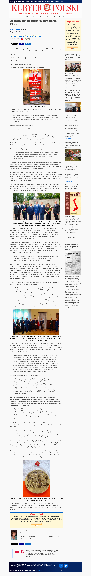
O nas (52, 1)
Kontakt (57, 1)
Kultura (44, 1)
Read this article (19, 39)
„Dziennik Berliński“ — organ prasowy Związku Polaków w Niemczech (72, 246)
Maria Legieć (15, 29)
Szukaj (62, 1)
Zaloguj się (39, 570)
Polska (27, 1)
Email (21, 43)
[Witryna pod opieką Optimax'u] (62, 570)
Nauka (39, 1)
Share (28, 43)
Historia (48, 1)
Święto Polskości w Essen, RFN (73, 145)
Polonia (31, 1)
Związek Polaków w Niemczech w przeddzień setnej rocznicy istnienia (72, 55)
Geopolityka (18, 1)
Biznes (35, 1)
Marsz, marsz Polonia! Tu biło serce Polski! (72, 143)
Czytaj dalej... (68, 87)
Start (12, 1)
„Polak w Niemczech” (71, 185)
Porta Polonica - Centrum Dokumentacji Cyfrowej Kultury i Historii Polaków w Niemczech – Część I (72, 93)
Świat (23, 1)
